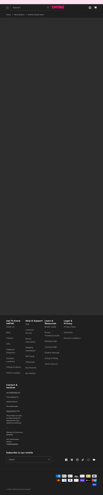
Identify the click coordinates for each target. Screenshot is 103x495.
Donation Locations (10, 360)
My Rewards (30, 368)
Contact (9, 338)
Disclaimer (68, 332)
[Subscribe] (48, 460)
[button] (7, 7)
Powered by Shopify (23, 489)
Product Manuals (52, 352)
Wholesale (30, 362)
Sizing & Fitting (51, 358)
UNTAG (14, 489)
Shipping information (30, 349)
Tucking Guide (51, 347)
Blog (8, 332)
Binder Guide (50, 327)
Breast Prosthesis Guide (52, 334)
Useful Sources (51, 364)
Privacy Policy (70, 327)
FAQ (27, 324)
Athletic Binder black (36, 15)
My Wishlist (30, 373)
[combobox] (30, 7)
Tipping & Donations (10, 351)
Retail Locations (13, 373)
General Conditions (72, 338)
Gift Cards (29, 356)
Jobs (8, 344)
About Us (10, 327)
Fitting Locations (13, 367)
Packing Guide (51, 341)
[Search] (48, 7)
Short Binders (19, 15)
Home (8, 15)
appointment (11, 411)
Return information (30, 340)
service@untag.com (13, 392)
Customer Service (29, 331)
